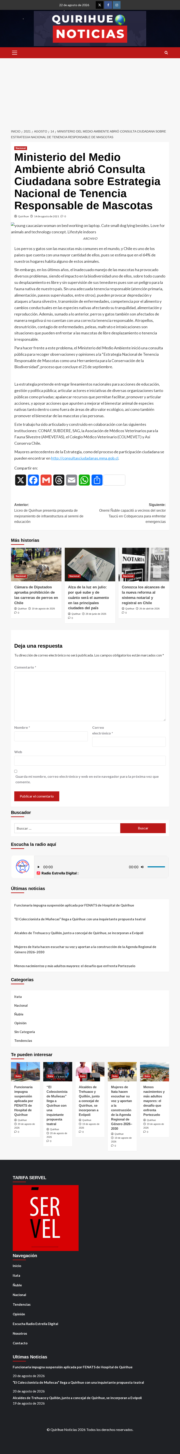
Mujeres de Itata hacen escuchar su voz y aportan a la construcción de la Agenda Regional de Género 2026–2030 (85, 949)
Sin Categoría (24, 1032)
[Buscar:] (67, 828)
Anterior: (48, 513)
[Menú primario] (14, 52)
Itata (18, 997)
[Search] (166, 52)
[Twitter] (99, 5)
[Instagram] (117, 5)
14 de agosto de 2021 (46, 216)
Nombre (22, 727)
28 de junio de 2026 (96, 614)
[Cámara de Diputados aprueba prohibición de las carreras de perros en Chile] (36, 564)
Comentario (25, 667)
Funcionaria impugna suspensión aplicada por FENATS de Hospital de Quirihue (74, 905)
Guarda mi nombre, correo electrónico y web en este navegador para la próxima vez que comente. (87, 779)
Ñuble (18, 1014)
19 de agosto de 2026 (43, 608)
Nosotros (20, 1333)
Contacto (20, 1343)
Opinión (20, 1023)
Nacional (21, 148)
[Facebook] (108, 5)
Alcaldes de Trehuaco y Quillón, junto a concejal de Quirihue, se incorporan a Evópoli (78, 933)
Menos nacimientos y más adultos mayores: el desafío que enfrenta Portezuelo (74, 966)
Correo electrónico (102, 730)
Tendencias (23, 1040)
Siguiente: (132, 513)
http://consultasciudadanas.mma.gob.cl (84, 458)
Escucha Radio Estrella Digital (35, 1324)
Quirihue (23, 216)
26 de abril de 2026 (149, 608)
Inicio (17, 1266)
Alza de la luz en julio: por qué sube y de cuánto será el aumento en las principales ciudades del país (88, 597)
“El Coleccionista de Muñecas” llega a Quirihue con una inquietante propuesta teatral (80, 919)
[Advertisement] (90, 91)
